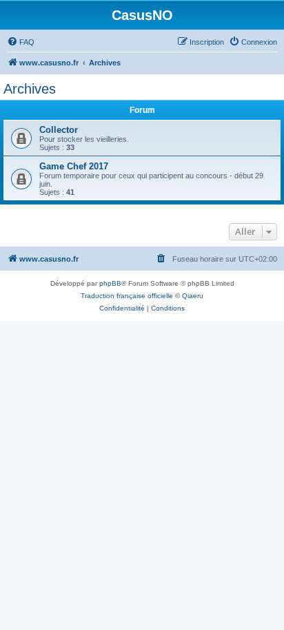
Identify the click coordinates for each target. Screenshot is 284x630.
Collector (58, 130)
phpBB (110, 283)
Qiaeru (192, 296)
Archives (29, 88)
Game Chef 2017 (73, 166)
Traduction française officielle (127, 296)
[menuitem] (20, 42)
